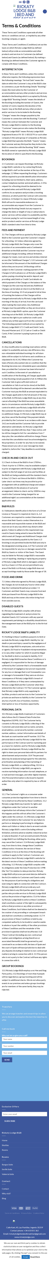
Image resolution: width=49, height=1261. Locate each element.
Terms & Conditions (12, 1213)
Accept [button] (25, 1257)
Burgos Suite (7, 1164)
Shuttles (5, 1145)
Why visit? (6, 1193)
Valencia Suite (8, 1174)
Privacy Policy (26, 1213)
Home (4, 1140)
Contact (5, 1189)
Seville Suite (7, 1169)
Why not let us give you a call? (15, 1035)
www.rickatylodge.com (24, 1237)
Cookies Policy (38, 1213)
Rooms (5, 1150)
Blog (4, 1198)
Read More (35, 1257)
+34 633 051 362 (31, 1230)
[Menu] (45, 11)
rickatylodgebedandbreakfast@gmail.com (27, 1234)
